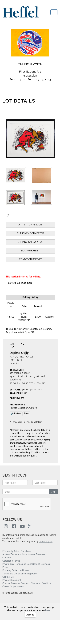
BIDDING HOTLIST (30, 251)
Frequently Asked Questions (16, 551)
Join (53, 491)
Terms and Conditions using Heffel (19, 573)
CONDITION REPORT (30, 259)
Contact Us (8, 576)
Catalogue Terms (11, 560)
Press (5, 567)
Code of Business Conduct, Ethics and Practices (26, 583)
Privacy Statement (11, 579)
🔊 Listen (16, 414)
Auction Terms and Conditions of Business (23, 554)
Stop (26, 414)
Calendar (7, 557)
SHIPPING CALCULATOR (30, 242)
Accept (30, 615)
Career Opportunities (13, 586)
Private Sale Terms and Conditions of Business (26, 563)
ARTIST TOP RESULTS (30, 225)
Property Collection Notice (15, 570)
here (48, 610)
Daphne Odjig (19, 353)
